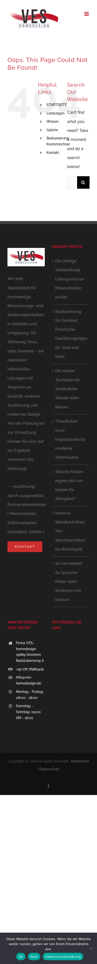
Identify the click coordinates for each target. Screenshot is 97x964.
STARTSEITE (57, 105)
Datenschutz (49, 769)
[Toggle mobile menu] (87, 13)
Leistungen (55, 113)
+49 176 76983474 (30, 669)
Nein (34, 957)
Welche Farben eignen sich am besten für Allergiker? (69, 485)
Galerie (52, 130)
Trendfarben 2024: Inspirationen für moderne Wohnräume (70, 439)
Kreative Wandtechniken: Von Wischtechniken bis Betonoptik (70, 531)
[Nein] (90, 948)
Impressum (80, 761)
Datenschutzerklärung (63, 957)
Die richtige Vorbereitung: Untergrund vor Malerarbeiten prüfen (69, 279)
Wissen (52, 121)
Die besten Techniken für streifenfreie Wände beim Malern (67, 388)
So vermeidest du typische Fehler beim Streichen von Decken (68, 581)
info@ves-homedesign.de (28, 680)
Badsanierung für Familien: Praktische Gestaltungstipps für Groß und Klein (71, 334)
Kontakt (53, 153)
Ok (21, 957)
